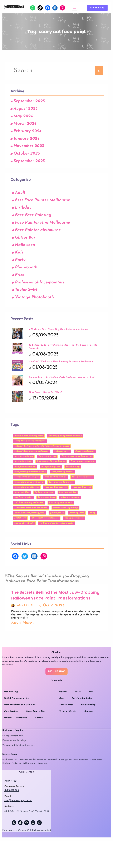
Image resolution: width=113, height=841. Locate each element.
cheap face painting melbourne (29, 441)
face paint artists (47, 456)
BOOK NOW (97, 8)
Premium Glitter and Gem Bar (19, 705)
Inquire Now (56, 671)
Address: (9, 806)
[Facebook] (47, 7)
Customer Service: (14, 786)
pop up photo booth (24, 523)
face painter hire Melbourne (51, 461)
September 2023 (29, 161)
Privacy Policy (88, 705)
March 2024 (25, 124)
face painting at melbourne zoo (30, 472)
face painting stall (82, 487)
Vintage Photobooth (34, 297)
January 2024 (26, 139)
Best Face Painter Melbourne (42, 200)
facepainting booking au (26, 477)
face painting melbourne (26, 487)
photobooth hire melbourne (45, 518)
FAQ (90, 692)
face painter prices (50, 466)
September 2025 (29, 101)
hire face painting (23, 497)
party (92, 513)
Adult (20, 193)
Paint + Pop (10, 781)
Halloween (25, 245)
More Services (11, 711)
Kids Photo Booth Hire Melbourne (30, 508)
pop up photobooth (74, 518)
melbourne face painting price (29, 513)
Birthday (23, 208)
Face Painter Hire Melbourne (42, 223)
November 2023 (29, 146)
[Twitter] (24, 556)
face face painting (23, 456)
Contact (39, 718)
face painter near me (24, 466)
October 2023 (27, 154)
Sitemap (88, 711)
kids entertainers (46, 497)
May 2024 (23, 116)
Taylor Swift (26, 290)
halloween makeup (44, 492)
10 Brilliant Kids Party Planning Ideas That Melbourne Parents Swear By (63, 347)
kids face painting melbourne (28, 502)
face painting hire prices (61, 482)
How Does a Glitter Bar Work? (45, 392)
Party (20, 260)
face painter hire (22, 461)
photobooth (20, 518)
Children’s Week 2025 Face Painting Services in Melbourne (61, 361)
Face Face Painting (33, 215)
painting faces (77, 513)
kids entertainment (70, 497)
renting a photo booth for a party (56, 523)
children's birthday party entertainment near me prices (41, 446)
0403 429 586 (11, 790)
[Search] (99, 70)
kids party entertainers (60, 502)
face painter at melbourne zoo (77, 456)
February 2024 (27, 131)
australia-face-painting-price (28, 436)
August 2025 (26, 109)
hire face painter (67, 492)
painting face (57, 513)
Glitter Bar (25, 238)
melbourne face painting (65, 508)
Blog (61, 698)
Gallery (63, 692)
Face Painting (73, 466)
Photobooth (26, 267)
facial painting (21, 492)
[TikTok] (40, 7)
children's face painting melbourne (31, 451)
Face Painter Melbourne (38, 230)
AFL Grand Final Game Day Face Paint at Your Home (58, 329)
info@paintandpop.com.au (18, 800)
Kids (19, 252)
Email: (7, 796)
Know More (21, 623)
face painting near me (56, 487)
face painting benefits (62, 472)
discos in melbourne (85, 451)
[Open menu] (74, 7)
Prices (78, 692)
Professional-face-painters (40, 282)
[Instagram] (62, 7)
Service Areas (66, 705)
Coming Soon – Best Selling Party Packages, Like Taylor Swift (62, 377)
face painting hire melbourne (28, 482)
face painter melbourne (82, 461)
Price (19, 275)
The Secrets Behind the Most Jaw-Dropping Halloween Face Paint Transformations (55, 595)
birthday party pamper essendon (65, 436)
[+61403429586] (32, 7)
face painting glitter (82, 477)
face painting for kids (55, 477)
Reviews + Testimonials (15, 718)
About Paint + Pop (35, 711)
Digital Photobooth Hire (16, 698)
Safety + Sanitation (82, 698)
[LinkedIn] (55, 7)
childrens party (61, 451)
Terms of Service (68, 711)
